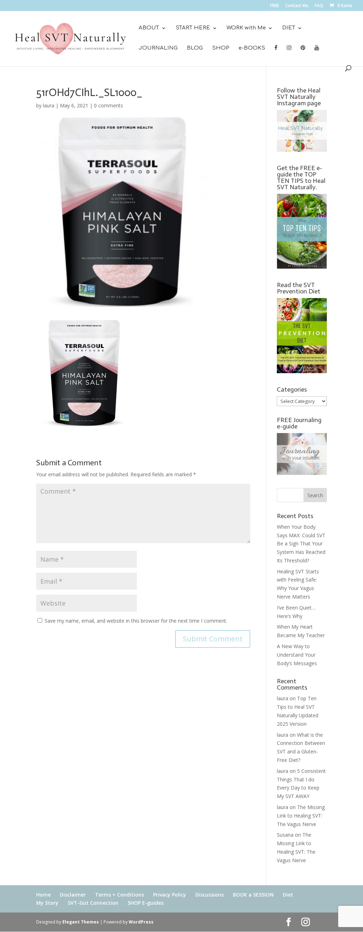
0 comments (108, 105)
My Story (47, 902)
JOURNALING (158, 48)
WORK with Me (246, 28)
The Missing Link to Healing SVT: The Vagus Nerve (301, 815)
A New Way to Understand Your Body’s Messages (297, 655)
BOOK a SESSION (253, 894)
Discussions (209, 894)
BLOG (195, 48)
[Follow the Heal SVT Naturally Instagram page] (302, 149)
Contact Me (296, 6)
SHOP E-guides (145, 902)
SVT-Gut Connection (93, 902)
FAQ (319, 6)
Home (43, 894)
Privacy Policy (169, 894)
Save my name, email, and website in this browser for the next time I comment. (136, 620)
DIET (288, 28)
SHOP (220, 48)
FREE (274, 6)
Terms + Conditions (119, 894)
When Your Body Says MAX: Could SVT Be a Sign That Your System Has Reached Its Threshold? (301, 543)
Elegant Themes (80, 922)
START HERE (192, 28)
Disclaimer (73, 894)
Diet (288, 894)
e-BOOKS (252, 48)
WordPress (141, 922)
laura (48, 105)
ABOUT (149, 28)
